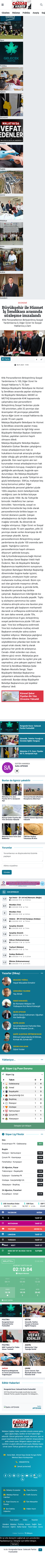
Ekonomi (22, 303)
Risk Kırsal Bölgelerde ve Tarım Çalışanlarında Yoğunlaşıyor (10, 1372)
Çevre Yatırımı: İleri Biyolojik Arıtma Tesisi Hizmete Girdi (33, 1372)
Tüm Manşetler (32, 1502)
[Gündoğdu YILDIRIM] (6, 992)
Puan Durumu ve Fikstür (11, 1503)
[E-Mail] (17, 771)
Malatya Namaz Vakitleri (11, 1496)
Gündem (5, 12)
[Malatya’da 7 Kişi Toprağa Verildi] (34, 1336)
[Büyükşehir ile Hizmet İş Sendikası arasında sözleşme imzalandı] (22, 343)
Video (25, 1520)
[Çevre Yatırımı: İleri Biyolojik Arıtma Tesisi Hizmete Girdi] (34, 1359)
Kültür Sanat (21, 1527)
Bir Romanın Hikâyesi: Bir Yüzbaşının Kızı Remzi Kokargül (26, 1005)
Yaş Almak (17, 994)
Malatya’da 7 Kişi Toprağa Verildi (31, 1348)
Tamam (14, 1544)
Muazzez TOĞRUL (20, 980)
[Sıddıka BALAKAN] (6, 1048)
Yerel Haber (32, 1527)
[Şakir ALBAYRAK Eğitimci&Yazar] (6, 1037)
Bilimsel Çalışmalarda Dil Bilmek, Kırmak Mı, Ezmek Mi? (27, 1038)
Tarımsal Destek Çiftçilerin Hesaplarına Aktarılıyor (33, 798)
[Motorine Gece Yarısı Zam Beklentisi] (12, 829)
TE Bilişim (28, 1533)
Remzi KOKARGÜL (20, 1001)
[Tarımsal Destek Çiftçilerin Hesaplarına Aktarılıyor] (33, 789)
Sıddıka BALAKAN (20, 1046)
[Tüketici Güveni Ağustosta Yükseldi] (33, 810)
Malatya (16, 12)
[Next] (35, 1475)
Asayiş (36, 12)
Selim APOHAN (21, 766)
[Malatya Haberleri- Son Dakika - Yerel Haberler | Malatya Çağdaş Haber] (21, 5)
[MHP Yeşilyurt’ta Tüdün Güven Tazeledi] (11, 1336)
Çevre (27, 1368)
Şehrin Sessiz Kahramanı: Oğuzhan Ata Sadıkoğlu (28, 1016)
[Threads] (31, 1475)
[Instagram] (18, 1475)
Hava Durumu (32, 1490)
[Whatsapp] (40, 1475)
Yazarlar (35, 1520)
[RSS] (22, 1479)
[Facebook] (5, 1475)
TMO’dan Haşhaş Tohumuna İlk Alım (30, 837)
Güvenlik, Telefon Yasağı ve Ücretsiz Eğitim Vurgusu (31, 1324)
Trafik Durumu (31, 1495)
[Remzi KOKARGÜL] (6, 1003)
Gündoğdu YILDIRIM (21, 991)
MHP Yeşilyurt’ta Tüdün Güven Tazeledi (10, 1348)
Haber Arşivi (31, 1509)
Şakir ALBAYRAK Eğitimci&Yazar (27, 1034)
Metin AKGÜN (19, 1023)
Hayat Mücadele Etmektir (24, 983)
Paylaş (7, 359)
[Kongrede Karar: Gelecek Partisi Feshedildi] (11, 1310)
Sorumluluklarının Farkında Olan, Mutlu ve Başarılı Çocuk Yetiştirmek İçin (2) (27, 1027)
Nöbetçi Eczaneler (13, 1490)
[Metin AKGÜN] (6, 1025)
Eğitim (27, 1320)
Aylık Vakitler (8, 1300)
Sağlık (5, 1368)
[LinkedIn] (22, 1475)
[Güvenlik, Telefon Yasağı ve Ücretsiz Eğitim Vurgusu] (34, 1310)
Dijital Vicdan (18, 1049)
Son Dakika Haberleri (9, 1510)
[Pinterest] (14, 1475)
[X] (10, 1475)
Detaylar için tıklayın (22, 1126)
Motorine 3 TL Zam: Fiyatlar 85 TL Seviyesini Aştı (11, 799)
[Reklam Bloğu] (22, 883)
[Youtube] (27, 1475)
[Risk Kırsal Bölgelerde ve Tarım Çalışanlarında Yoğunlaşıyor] (11, 1359)
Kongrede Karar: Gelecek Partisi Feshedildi (8, 1324)
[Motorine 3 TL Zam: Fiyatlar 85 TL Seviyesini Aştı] (12, 789)
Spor (40, 1524)
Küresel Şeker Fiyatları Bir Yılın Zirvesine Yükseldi (11, 818)
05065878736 (24, 1462)
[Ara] (41, 4)
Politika (26, 12)
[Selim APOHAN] (7, 767)
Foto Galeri (14, 1520)
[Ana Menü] (3, 5)
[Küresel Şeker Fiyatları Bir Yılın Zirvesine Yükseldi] (12, 810)
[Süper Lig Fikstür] (42, 1134)
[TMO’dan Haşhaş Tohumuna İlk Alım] (33, 829)
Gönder (7, 872)
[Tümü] (42, 973)
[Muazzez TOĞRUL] (6, 981)
